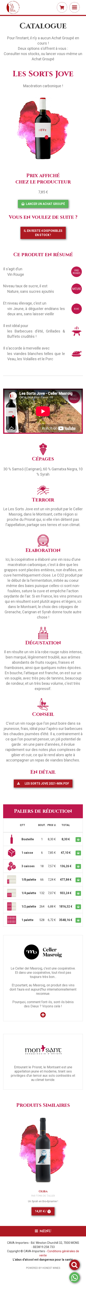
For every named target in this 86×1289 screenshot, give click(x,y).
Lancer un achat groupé (45, 204)
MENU (45, 1231)
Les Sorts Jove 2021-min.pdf (46, 783)
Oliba (43, 1191)
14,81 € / (41, 1211)
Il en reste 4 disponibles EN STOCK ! (43, 233)
